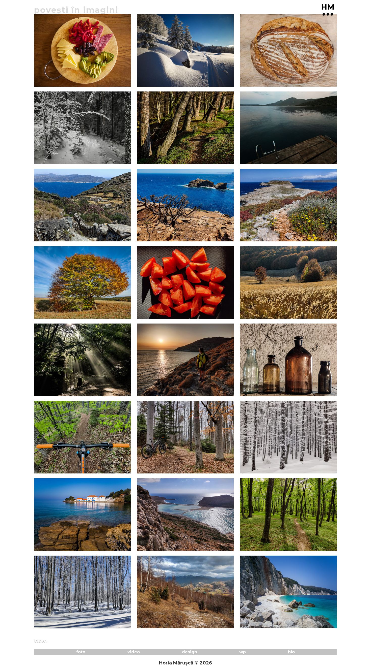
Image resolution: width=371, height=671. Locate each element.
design (189, 652)
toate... (41, 641)
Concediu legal (56, 548)
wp (242, 652)
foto (80, 652)
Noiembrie (153, 161)
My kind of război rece (67, 625)
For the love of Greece (68, 238)
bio (291, 652)
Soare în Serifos (160, 393)
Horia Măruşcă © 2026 (185, 663)
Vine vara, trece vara (64, 393)
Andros (148, 238)
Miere (248, 315)
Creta (145, 548)
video (133, 652)
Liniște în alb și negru (66, 161)
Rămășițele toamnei (167, 315)
